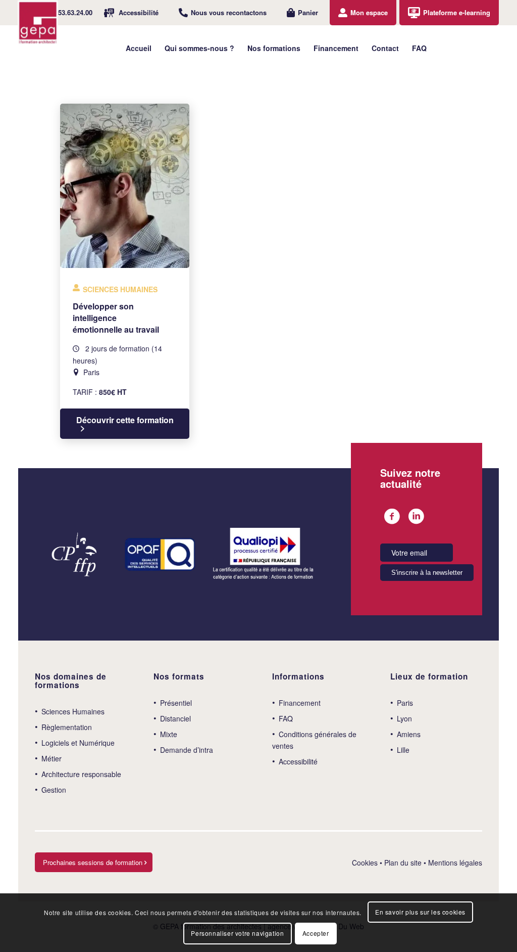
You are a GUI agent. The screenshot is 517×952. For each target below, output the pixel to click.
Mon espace (369, 12)
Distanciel (175, 718)
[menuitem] (64, 12)
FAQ (286, 718)
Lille (403, 750)
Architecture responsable (81, 774)
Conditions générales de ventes (314, 740)
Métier (51, 758)
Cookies (365, 862)
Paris (405, 703)
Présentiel (176, 703)
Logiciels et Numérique (78, 743)
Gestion (53, 790)
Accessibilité (139, 12)
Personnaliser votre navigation (237, 933)
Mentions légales (455, 862)
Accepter (315, 933)
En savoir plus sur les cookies (420, 912)
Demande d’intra (186, 750)
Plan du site (403, 862)
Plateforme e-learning (456, 12)
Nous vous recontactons (229, 12)
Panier (308, 12)
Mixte (168, 734)
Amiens (409, 734)
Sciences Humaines (73, 711)
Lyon (404, 718)
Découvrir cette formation (125, 420)
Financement (300, 703)
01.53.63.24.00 (70, 12)
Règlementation (66, 727)
